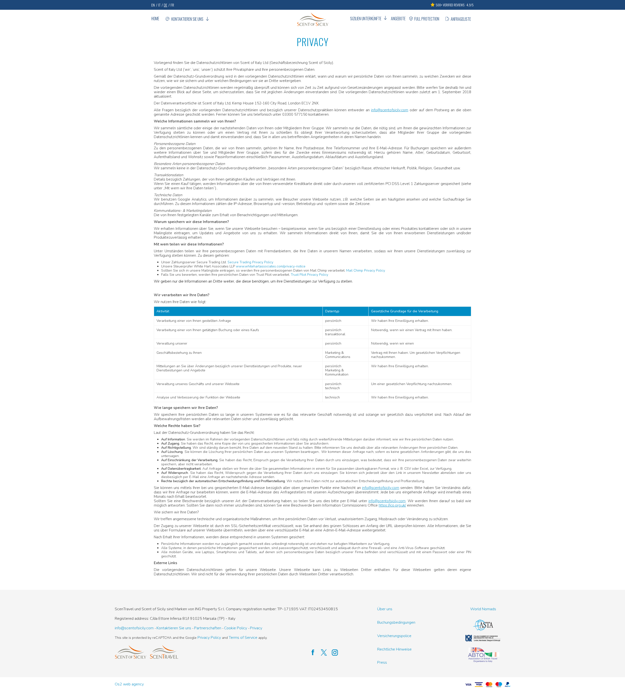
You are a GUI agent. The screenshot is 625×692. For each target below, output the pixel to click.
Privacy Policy (209, 637)
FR (172, 5)
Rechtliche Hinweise (394, 649)
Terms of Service (243, 637)
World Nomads (483, 609)
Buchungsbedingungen (396, 622)
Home (155, 18)
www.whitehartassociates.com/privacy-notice (270, 266)
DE (165, 5)
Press (382, 662)
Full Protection (426, 19)
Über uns (384, 609)
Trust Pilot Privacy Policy (309, 275)
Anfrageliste (461, 19)
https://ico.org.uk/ (392, 505)
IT (159, 5)
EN (153, 5)
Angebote (398, 18)
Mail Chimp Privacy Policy (365, 270)
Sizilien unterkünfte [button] (365, 18)
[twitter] (321, 652)
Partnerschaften (207, 628)
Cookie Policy (235, 628)
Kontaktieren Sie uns (187, 19)
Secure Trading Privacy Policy (250, 262)
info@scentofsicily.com (389, 110)
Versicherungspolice (394, 636)
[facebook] (310, 652)
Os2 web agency (129, 684)
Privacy (256, 628)
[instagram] (332, 652)
